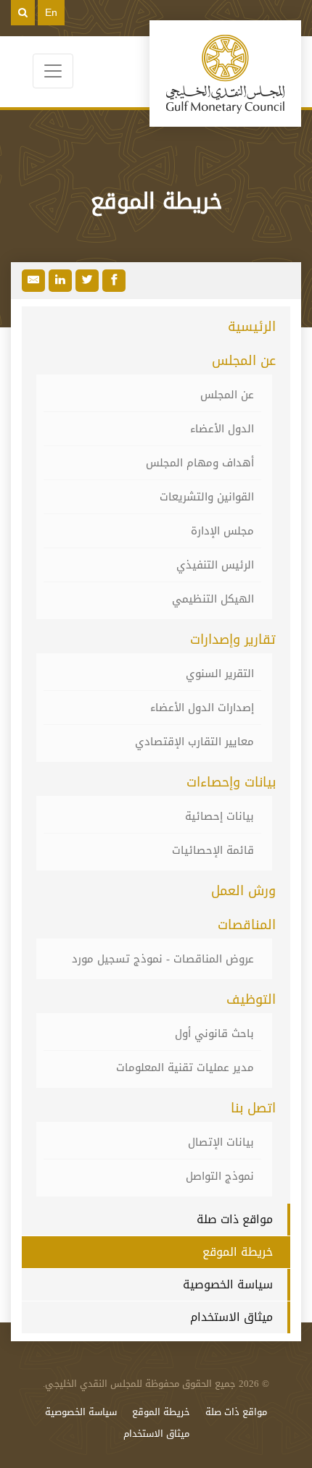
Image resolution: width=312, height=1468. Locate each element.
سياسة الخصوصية (228, 1284)
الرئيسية (252, 326)
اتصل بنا (253, 1108)
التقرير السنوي (220, 673)
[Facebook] (114, 280)
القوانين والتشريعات (207, 497)
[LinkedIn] (60, 280)
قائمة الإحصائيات (213, 850)
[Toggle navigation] (53, 71)
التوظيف (251, 999)
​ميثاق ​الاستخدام (231, 1317)
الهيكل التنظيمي (213, 599)
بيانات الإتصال (221, 1142)
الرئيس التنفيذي (215, 565)
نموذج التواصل (220, 1176)
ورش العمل (243, 890)
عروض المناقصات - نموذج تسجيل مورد (163, 959)
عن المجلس (244, 360)
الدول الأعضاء (222, 429)
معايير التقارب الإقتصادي (194, 741)
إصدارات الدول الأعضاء (202, 707)
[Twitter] (87, 280)
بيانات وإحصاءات (231, 782)
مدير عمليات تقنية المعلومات (185, 1067)
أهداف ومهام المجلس (200, 463)
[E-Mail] (33, 280)
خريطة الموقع (237, 1252)
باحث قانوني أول (214, 1033)
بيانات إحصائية (219, 816)
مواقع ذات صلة (235, 1219)
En (51, 12)
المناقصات (247, 925)
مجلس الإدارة (222, 531)
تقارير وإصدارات (233, 639)
